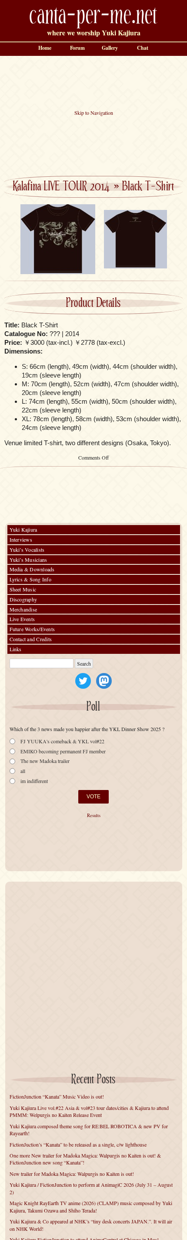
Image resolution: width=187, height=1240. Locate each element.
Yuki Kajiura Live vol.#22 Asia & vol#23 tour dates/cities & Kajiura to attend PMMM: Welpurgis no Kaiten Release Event (89, 1111)
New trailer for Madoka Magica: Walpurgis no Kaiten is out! (72, 1173)
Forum (77, 48)
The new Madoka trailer (45, 761)
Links (16, 649)
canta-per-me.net (93, 16)
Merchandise (23, 609)
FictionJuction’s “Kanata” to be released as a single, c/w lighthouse (78, 1144)
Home (44, 48)
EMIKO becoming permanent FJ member (63, 751)
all (22, 771)
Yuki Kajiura (23, 529)
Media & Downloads (32, 569)
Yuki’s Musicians (28, 559)
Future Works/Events (32, 628)
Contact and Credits (31, 638)
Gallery (110, 48)
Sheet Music (23, 589)
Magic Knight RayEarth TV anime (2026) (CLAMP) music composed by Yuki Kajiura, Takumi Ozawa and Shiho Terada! (91, 1206)
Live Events (22, 618)
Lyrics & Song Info (30, 579)
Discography (23, 599)
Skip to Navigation (93, 112)
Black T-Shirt (148, 187)
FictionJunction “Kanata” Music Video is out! (57, 1096)
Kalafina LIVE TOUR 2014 (61, 187)
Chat (142, 48)
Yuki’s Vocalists (27, 549)
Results (93, 815)
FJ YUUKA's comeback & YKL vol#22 (62, 741)
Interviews (21, 539)
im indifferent (34, 781)
